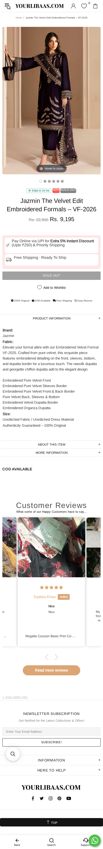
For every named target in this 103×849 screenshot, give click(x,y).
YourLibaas (39, 6)
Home (19, 17)
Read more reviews (51, 670)
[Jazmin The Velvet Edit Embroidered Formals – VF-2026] (40, 181)
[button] (48, 657)
